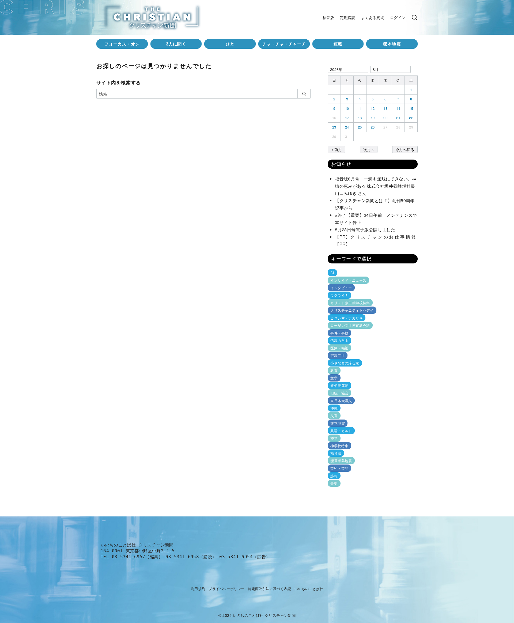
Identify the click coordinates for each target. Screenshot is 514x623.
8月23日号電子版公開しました (365, 229)
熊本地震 (392, 44)
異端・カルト (341, 430)
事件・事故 (339, 332)
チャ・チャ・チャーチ (284, 44)
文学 (334, 377)
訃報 (334, 475)
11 (360, 108)
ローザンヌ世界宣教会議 (350, 325)
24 (347, 127)
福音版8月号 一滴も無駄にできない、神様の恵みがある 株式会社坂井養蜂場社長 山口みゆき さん (377, 186)
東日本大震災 (341, 400)
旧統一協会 (339, 392)
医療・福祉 (339, 347)
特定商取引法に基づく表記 (269, 588)
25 (360, 127)
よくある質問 (372, 17)
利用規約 (198, 588)
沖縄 (334, 408)
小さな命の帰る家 (344, 362)
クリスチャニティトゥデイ (351, 310)
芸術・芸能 (339, 468)
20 (385, 117)
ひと (230, 44)
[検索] (414, 17)
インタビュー (341, 287)
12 (373, 108)
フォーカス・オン (121, 44)
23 (334, 127)
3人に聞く (176, 44)
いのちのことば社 (308, 588)
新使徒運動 (339, 385)
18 (360, 117)
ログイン (398, 17)
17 (347, 117)
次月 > (368, 149)
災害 (334, 415)
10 (347, 108)
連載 (338, 44)
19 (373, 117)
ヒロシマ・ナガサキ (346, 317)
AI (332, 272)
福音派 (335, 453)
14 (398, 108)
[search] (304, 94)
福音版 (328, 17)
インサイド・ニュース (348, 280)
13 (385, 108)
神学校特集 (339, 445)
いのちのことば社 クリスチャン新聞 (264, 615)
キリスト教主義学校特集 (350, 302)
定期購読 (348, 17)
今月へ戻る (404, 149)
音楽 (334, 483)
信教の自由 (339, 340)
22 (411, 117)
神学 (334, 438)
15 (411, 108)
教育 (334, 370)
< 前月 (336, 149)
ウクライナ (339, 295)
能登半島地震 (341, 460)
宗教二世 (337, 355)
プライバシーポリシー (226, 588)
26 (373, 127)
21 (398, 117)
